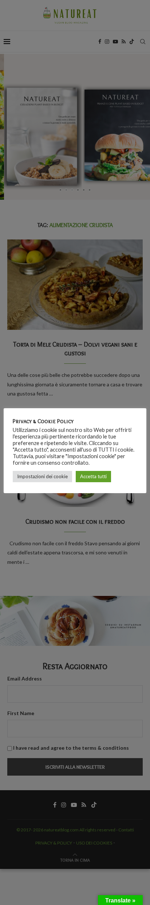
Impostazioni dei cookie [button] (42, 476)
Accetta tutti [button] (93, 476)
